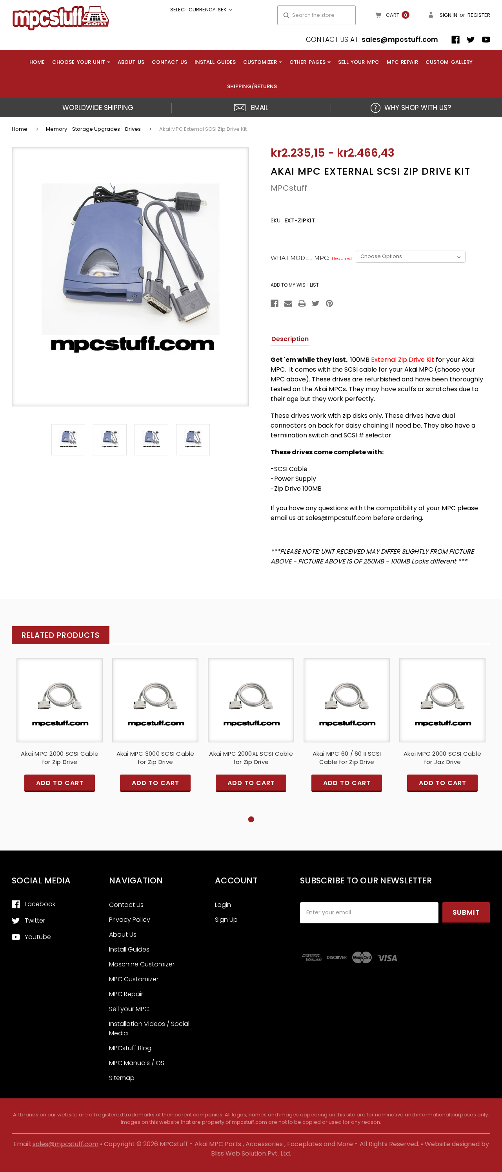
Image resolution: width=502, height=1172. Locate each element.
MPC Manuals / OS (136, 1062)
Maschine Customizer (142, 964)
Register (478, 15)
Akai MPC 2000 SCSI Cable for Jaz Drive (442, 757)
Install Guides (215, 62)
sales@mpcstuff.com (400, 39)
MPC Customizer (133, 979)
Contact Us (169, 62)
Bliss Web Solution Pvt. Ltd (250, 1153)
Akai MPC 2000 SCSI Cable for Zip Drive (59, 757)
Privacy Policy (129, 919)
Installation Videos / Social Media (149, 1028)
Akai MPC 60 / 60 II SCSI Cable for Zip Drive (347, 757)
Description (290, 338)
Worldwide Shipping (97, 107)
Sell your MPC (358, 62)
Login (223, 904)
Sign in (448, 15)
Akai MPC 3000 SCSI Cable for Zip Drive (155, 757)
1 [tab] (251, 819)
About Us (131, 62)
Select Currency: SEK (199, 9)
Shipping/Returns (252, 86)
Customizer (260, 62)
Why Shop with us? (417, 107)
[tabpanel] (59, 736)
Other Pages (307, 62)
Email (259, 107)
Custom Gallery (449, 62)
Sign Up (226, 919)
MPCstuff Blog (130, 1048)
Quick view (59, 693)
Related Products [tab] (61, 635)
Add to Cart (59, 706)
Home (37, 62)
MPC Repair (402, 62)
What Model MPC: (311, 258)
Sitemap (122, 1077)
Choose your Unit (78, 62)
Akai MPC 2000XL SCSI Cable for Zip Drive (251, 757)
